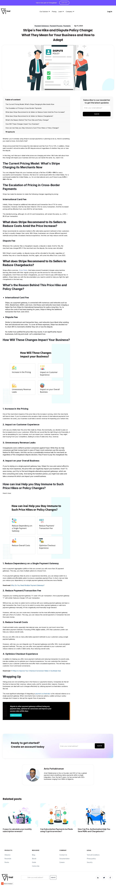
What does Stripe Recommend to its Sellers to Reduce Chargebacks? (29, 116)
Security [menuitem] (89, 862)
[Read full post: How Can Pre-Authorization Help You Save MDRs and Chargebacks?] (95, 815)
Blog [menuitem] (33, 855)
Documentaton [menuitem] (64, 858)
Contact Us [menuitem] (63, 855)
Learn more (64, 2)
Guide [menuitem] (34, 862)
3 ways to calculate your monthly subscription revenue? (17, 830)
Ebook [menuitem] (34, 858)
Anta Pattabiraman (54, 768)
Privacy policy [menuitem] (91, 858)
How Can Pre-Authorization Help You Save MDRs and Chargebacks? (94, 830)
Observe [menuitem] (7, 855)
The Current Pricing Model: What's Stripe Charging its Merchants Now (30, 104)
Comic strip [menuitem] (35, 866)
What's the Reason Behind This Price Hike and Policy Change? (27, 120)
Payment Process (56, 26)
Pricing (54, 11)
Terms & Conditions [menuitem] (93, 855)
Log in (109, 11)
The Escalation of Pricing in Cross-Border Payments (24, 108)
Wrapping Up (10, 132)
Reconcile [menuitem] (8, 858)
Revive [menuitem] (7, 862)
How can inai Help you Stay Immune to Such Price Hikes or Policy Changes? (32, 128)
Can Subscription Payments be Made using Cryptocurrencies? (56, 830)
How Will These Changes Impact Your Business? (22, 124)
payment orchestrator (42, 694)
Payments (67, 26)
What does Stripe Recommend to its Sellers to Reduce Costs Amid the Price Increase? (35, 112)
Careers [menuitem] (62, 862)
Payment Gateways (42, 26)
